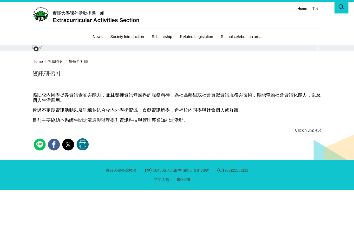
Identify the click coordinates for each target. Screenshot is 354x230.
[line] (40, 144)
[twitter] (68, 144)
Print (83, 144)
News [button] (98, 37)
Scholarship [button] (162, 37)
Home (302, 8)
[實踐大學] (42, 14)
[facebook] (54, 144)
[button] (341, 7)
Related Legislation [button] (196, 37)
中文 (315, 8)
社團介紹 (56, 61)
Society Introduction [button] (127, 37)
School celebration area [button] (241, 37)
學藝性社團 (78, 61)
